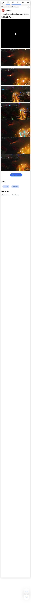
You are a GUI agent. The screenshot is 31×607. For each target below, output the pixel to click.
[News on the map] (3, 3)
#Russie (6, 186)
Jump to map (17, 175)
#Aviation (15, 186)
